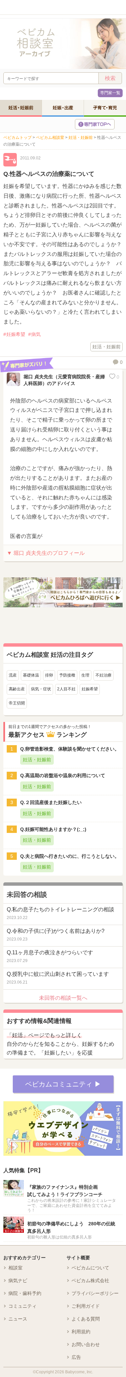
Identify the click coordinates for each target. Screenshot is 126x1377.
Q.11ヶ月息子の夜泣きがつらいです (50, 952)
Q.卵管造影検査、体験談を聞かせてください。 (69, 749)
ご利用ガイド (86, 1306)
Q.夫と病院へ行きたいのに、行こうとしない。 (69, 856)
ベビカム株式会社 (90, 1280)
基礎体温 (31, 675)
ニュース (17, 1319)
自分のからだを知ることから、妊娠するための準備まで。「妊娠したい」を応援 (60, 1043)
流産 (13, 675)
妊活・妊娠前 (21, 107)
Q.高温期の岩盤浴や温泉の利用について (62, 775)
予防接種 (67, 675)
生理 (85, 675)
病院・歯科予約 (24, 1293)
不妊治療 (103, 675)
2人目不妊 (66, 689)
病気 (36, 334)
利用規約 (81, 1331)
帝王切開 (17, 703)
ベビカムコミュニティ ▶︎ (63, 1084)
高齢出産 (17, 689)
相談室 (15, 1267)
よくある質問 (86, 1319)
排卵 (49, 675)
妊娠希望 (15, 334)
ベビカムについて (90, 1267)
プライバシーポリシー (95, 1293)
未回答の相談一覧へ (63, 998)
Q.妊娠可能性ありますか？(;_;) (53, 829)
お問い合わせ (86, 1344)
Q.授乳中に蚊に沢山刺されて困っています (58, 974)
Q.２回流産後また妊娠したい (51, 802)
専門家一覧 (110, 92)
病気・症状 (41, 689)
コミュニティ (22, 1306)
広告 (76, 1357)
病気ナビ (17, 1280)
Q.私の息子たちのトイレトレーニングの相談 (60, 909)
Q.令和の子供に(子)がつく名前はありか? (55, 931)
